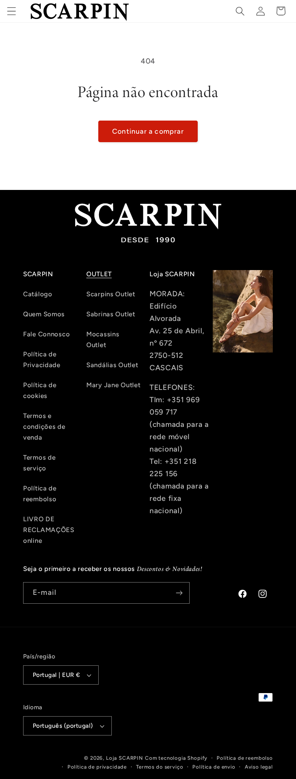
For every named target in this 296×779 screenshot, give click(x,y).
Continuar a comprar (148, 131)
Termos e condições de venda (44, 426)
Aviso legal (259, 767)
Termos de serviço (39, 462)
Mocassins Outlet (102, 339)
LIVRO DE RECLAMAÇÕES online (48, 529)
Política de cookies (40, 390)
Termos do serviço (159, 767)
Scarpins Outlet (110, 294)
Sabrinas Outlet (110, 314)
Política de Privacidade (42, 359)
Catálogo (37, 294)
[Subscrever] (179, 593)
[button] (12, 11)
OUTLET (99, 274)
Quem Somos (44, 314)
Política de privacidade (97, 767)
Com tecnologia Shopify (176, 758)
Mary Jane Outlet (113, 385)
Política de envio (213, 767)
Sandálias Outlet (112, 365)
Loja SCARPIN (124, 758)
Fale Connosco (46, 334)
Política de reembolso (40, 493)
